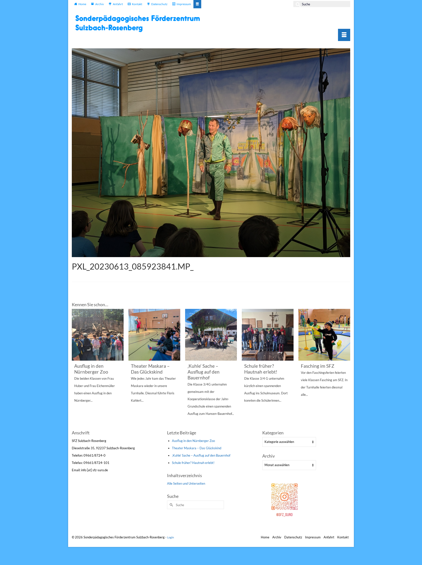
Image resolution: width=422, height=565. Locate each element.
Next (346, 369)
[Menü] (344, 35)
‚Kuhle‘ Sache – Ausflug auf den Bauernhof (201, 455)
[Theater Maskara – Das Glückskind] (154, 335)
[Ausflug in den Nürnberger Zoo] (98, 335)
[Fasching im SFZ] (324, 335)
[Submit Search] (297, 4)
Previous (76, 369)
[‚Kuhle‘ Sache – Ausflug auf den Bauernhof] (211, 335)
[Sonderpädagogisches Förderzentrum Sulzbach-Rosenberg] (140, 23)
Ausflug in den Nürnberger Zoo (193, 441)
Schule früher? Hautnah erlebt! (193, 463)
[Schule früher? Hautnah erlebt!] (268, 335)
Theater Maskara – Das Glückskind (196, 448)
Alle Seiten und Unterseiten (186, 483)
